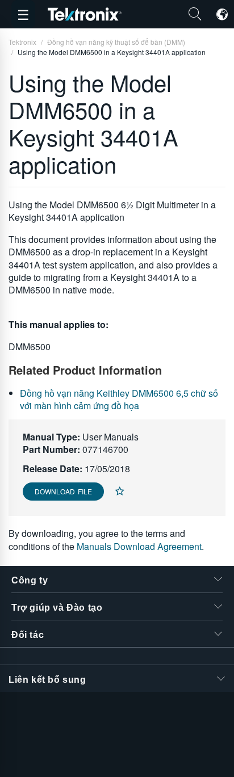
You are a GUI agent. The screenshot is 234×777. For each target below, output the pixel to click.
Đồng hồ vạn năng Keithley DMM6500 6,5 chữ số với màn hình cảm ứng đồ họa (119, 399)
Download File (63, 491)
